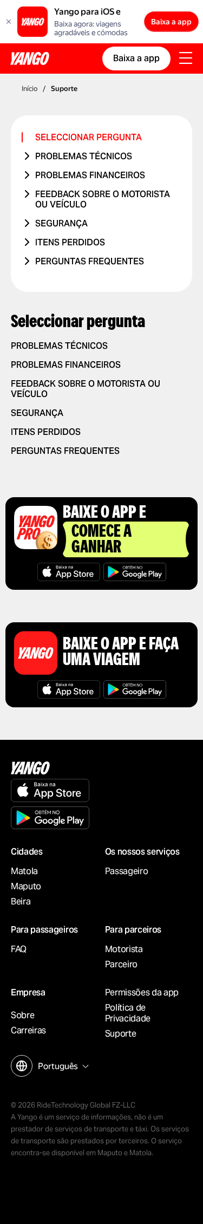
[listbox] (62, 1066)
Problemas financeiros (90, 175)
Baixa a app (171, 21)
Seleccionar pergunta (88, 137)
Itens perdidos (70, 242)
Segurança (61, 223)
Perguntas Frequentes (89, 261)
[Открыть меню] (185, 59)
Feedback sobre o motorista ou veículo (102, 199)
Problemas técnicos (83, 156)
